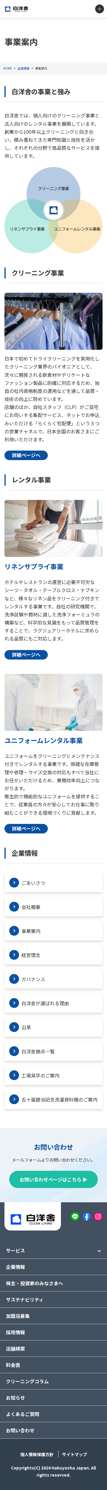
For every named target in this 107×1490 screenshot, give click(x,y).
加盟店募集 (18, 1315)
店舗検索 (15, 1348)
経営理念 (30, 955)
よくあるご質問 (22, 1413)
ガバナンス (33, 979)
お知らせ (15, 1397)
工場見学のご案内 (40, 1075)
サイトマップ (74, 1454)
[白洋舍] (16, 9)
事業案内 (30, 930)
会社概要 (30, 906)
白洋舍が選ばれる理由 (45, 1003)
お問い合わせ (20, 1430)
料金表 (13, 1364)
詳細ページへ (26, 455)
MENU (99, 8)
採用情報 (15, 1332)
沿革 (26, 1027)
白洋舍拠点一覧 (38, 1051)
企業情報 (15, 1266)
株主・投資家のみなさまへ (34, 1283)
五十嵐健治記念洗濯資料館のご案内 (59, 1099)
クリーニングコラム (27, 1381)
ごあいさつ (33, 882)
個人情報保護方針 (37, 1454)
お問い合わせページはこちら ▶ (53, 1179)
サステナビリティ (25, 1299)
